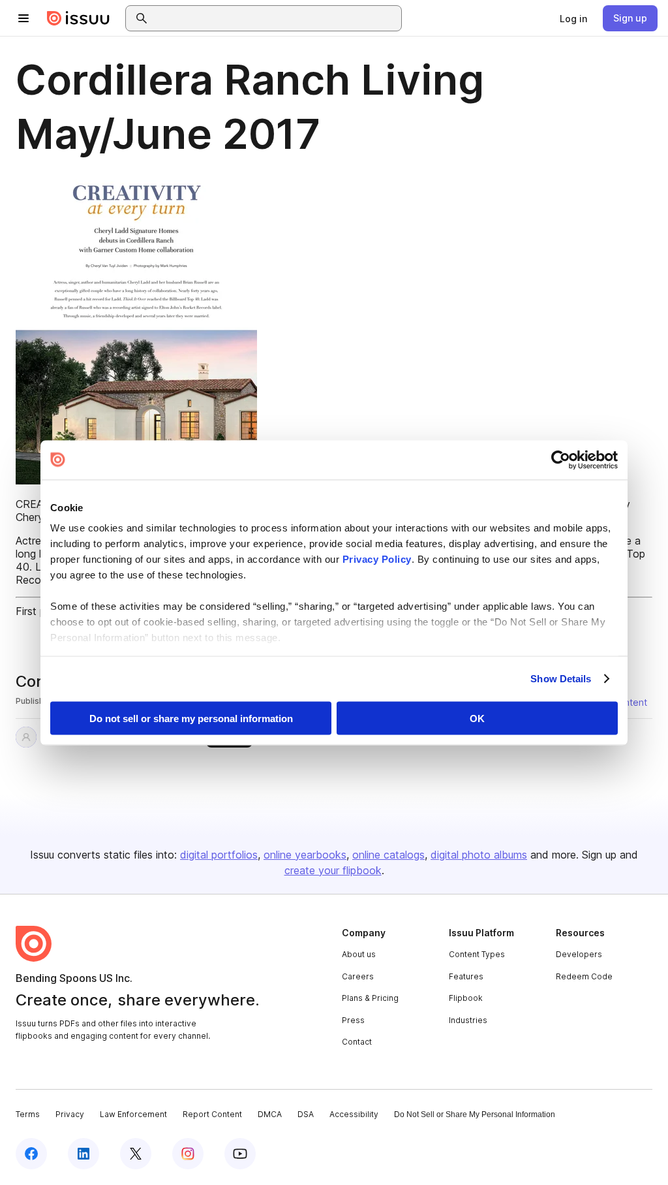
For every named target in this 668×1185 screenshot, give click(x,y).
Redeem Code (584, 976)
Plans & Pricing (370, 998)
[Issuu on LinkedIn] (83, 1153)
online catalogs (388, 854)
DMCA (270, 1114)
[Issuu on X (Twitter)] (135, 1153)
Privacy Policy (377, 559)
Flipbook (466, 998)
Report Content (212, 1114)
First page (39, 611)
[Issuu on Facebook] (31, 1153)
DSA (305, 1114)
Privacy (69, 1114)
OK (477, 717)
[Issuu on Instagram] (188, 1153)
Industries (468, 1020)
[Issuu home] (78, 18)
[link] (573, 18)
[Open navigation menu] (23, 18)
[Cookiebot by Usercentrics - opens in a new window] (561, 459)
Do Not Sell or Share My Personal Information (474, 1114)
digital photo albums (479, 854)
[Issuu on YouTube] (240, 1153)
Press (353, 1020)
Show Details (560, 678)
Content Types (477, 954)
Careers (358, 976)
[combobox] (275, 18)
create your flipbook (333, 870)
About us (359, 954)
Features (466, 976)
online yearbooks (305, 854)
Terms (28, 1114)
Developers (579, 954)
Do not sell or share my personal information (191, 717)
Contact (357, 1042)
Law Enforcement (133, 1114)
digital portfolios (219, 854)
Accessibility (353, 1114)
